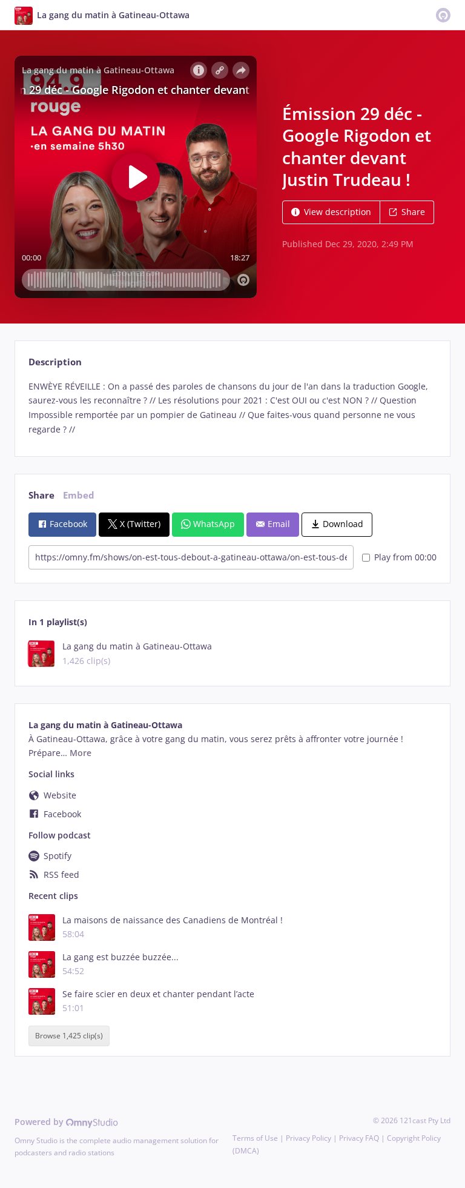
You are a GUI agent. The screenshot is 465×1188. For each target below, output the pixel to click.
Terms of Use (255, 1138)
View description (337, 211)
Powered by (40, 1121)
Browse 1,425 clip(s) (69, 1035)
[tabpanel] (232, 408)
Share (413, 211)
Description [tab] (55, 362)
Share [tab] (41, 495)
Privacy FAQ (359, 1138)
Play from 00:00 (405, 557)
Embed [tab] (78, 495)
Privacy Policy (308, 1138)
